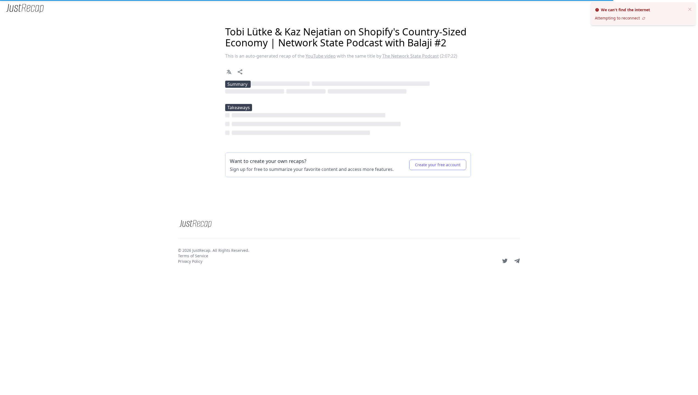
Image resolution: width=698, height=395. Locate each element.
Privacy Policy (190, 261)
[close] (690, 8)
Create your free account (437, 164)
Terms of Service (193, 255)
